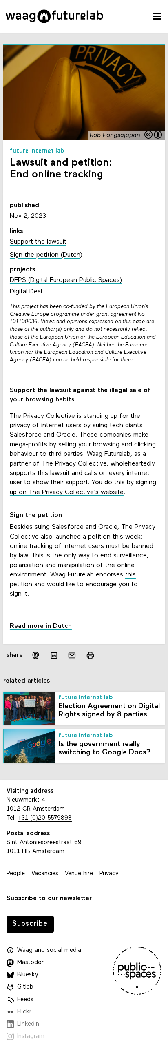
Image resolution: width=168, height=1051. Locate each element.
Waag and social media (49, 950)
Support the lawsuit (38, 242)
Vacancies (44, 874)
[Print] (90, 655)
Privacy (109, 874)
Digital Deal (26, 291)
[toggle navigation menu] (157, 16)
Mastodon (31, 963)
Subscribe (30, 923)
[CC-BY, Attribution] (154, 135)
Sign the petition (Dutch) (46, 255)
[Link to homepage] (54, 16)
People (16, 874)
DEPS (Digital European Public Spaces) (66, 280)
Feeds (25, 1000)
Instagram (30, 1036)
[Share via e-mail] (72, 655)
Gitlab (25, 987)
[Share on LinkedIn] (54, 655)
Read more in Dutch (41, 626)
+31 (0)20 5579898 (45, 818)
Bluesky (27, 975)
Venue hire (79, 874)
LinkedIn (28, 1024)
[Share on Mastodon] (35, 655)
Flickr (24, 1012)
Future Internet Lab (37, 151)
